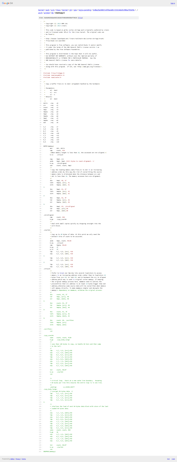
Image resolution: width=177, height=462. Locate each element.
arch (40, 13)
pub (47, 10)
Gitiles (12, 459)
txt (168, 459)
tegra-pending (85, 10)
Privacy (18, 459)
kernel (41, 10)
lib (52, 13)
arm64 (47, 13)
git (70, 10)
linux (58, 10)
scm (52, 10)
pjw (75, 10)
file (80, 18)
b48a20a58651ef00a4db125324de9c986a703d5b (113, 10)
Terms (24, 459)
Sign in (173, 3)
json (173, 459)
